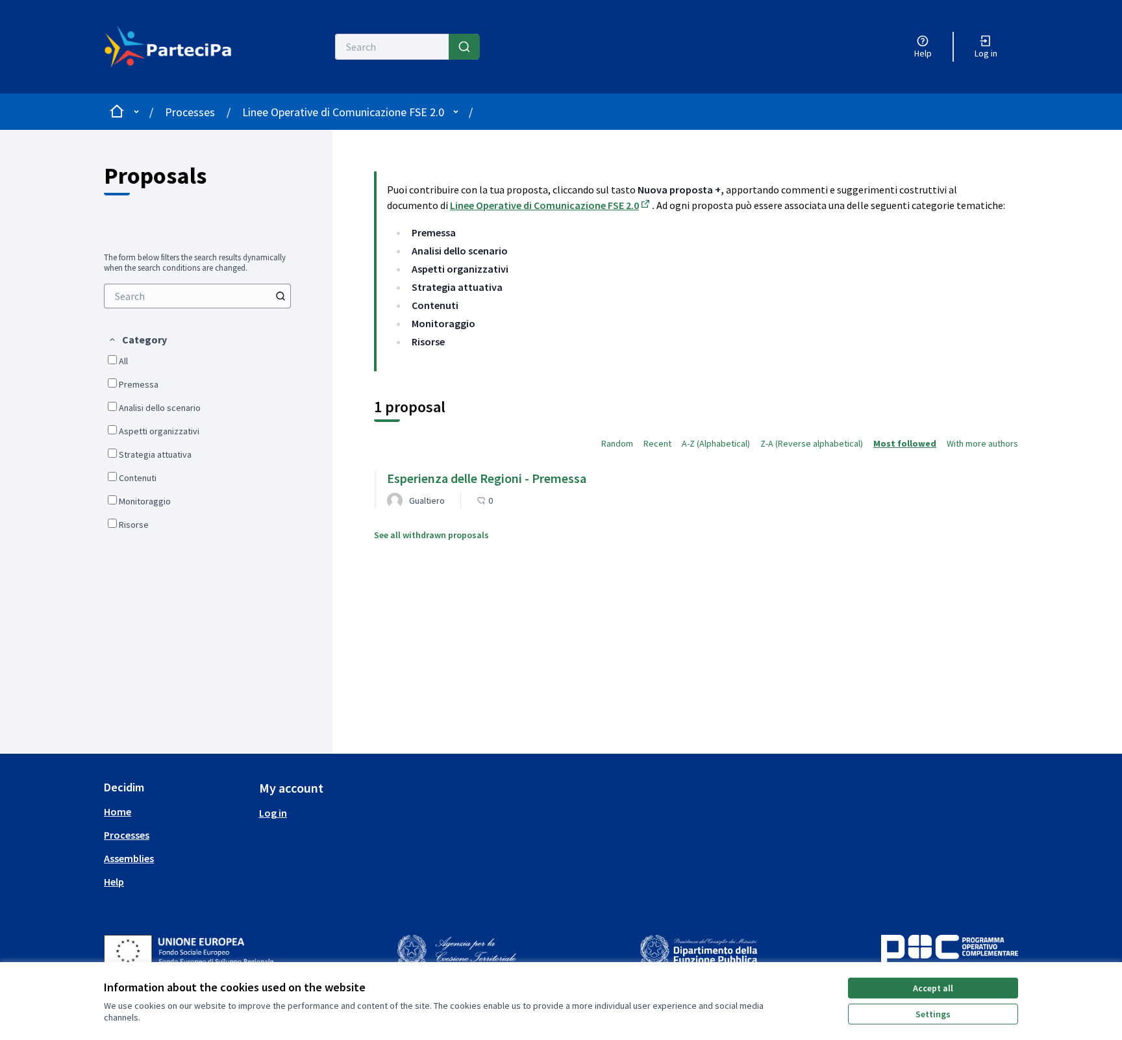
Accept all (933, 988)
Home (117, 811)
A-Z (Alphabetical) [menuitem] (716, 443)
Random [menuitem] (617, 443)
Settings (933, 1014)
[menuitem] (197, 296)
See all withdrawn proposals (431, 535)
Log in (273, 812)
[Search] (464, 47)
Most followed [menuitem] (904, 443)
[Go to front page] (175, 47)
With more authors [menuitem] (982, 443)
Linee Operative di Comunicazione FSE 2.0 (343, 112)
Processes (190, 112)
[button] (137, 339)
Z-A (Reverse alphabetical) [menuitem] (811, 443)
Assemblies (129, 858)
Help (114, 881)
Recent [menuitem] (657, 443)
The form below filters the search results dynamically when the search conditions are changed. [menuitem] (195, 263)
